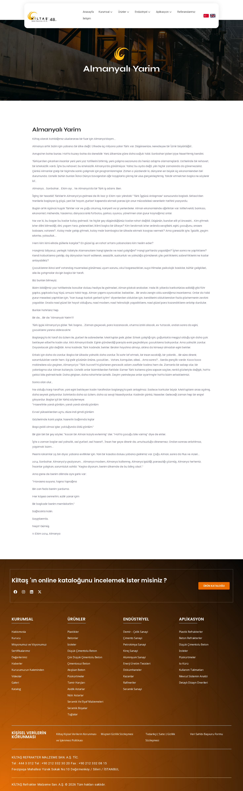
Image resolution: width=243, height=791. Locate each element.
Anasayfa (88, 11)
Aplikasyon (162, 11)
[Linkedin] (31, 591)
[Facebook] (15, 591)
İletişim (87, 18)
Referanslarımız (186, 11)
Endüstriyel (141, 11)
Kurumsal (104, 11)
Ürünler (122, 11)
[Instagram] (23, 591)
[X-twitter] (39, 591)
